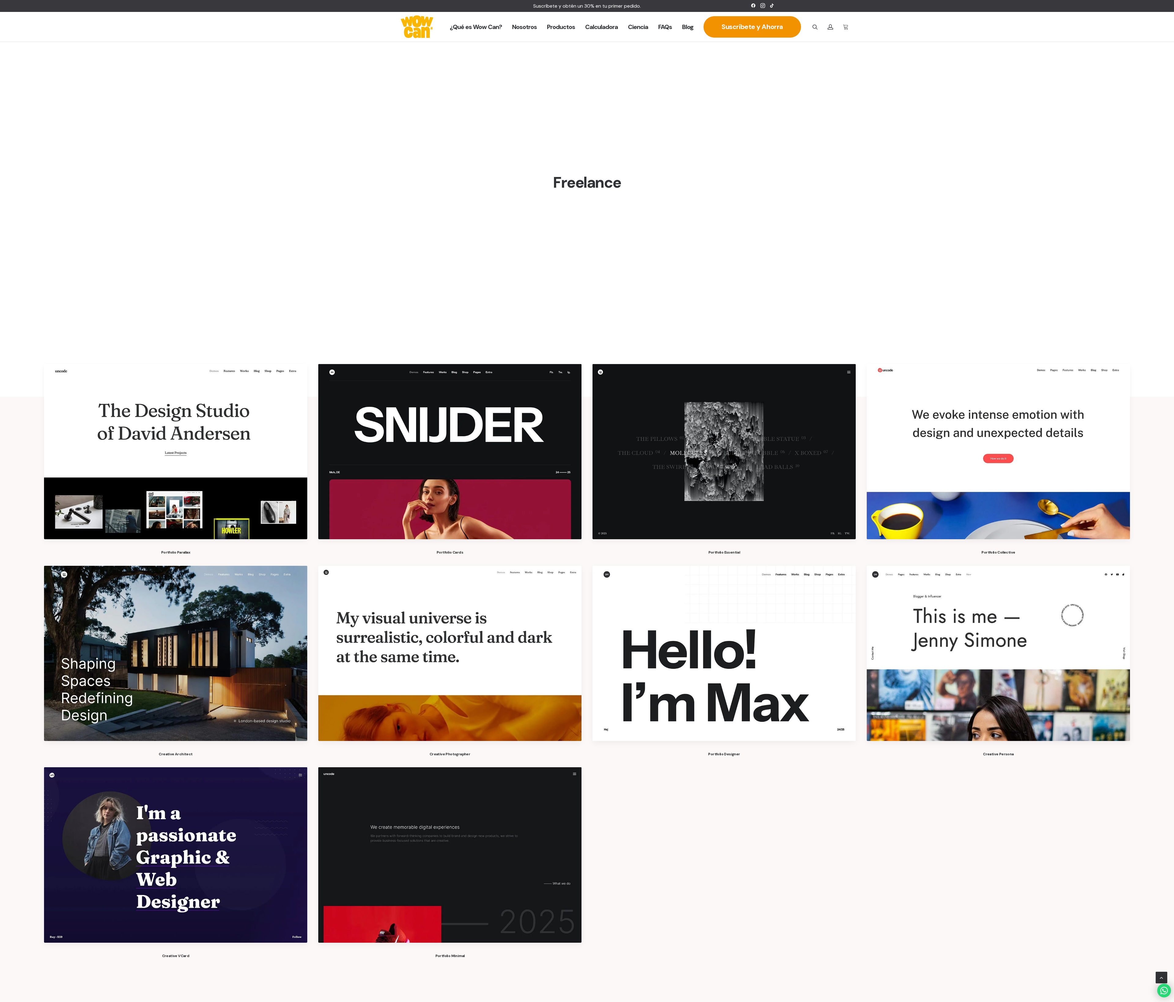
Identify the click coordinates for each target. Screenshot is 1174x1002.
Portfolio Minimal (450, 955)
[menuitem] (753, 5)
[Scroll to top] (1161, 977)
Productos (561, 27)
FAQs (665, 27)
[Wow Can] (417, 27)
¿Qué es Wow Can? (476, 27)
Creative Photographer (450, 754)
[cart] (844, 27)
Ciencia (638, 27)
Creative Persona (998, 754)
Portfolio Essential (724, 552)
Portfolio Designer (724, 754)
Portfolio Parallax (175, 552)
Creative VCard (176, 955)
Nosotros (524, 27)
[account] (832, 27)
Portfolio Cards (450, 552)
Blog (687, 27)
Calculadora (601, 27)
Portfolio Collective (998, 552)
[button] (753, 5)
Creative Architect (175, 754)
